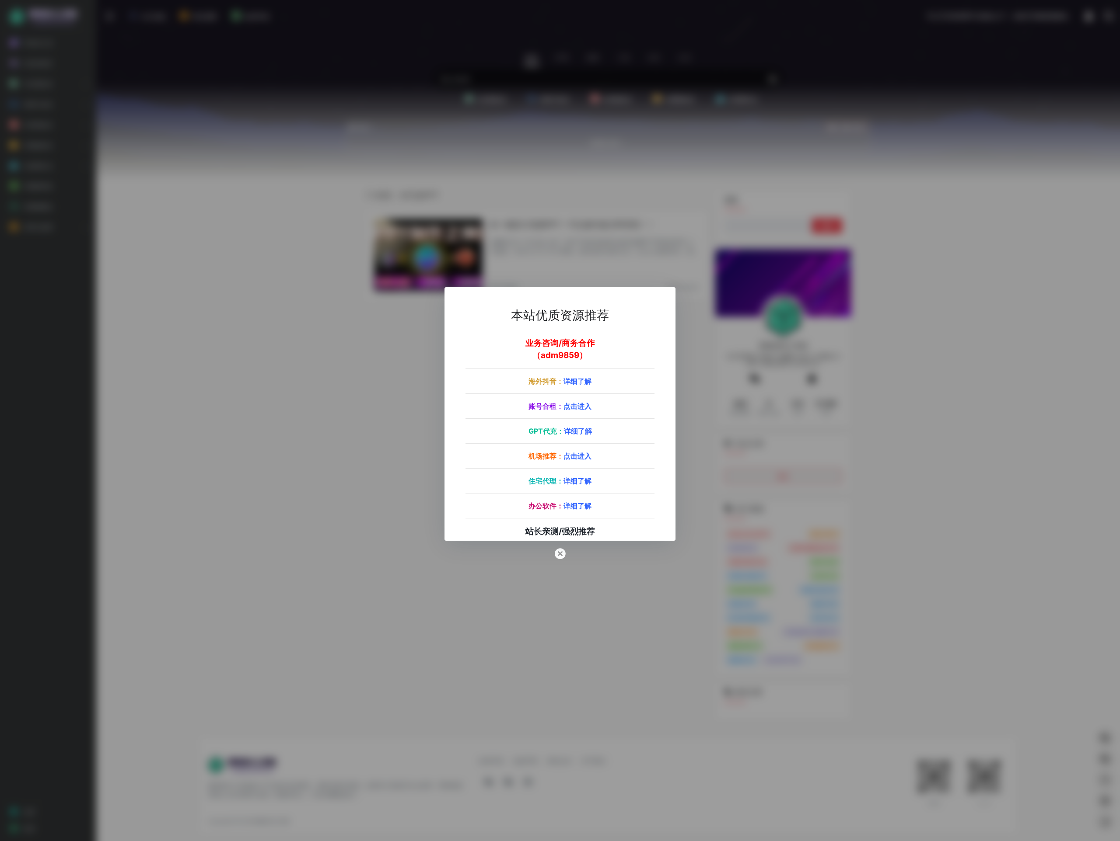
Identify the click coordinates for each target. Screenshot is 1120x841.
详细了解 (578, 381)
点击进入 (578, 406)
